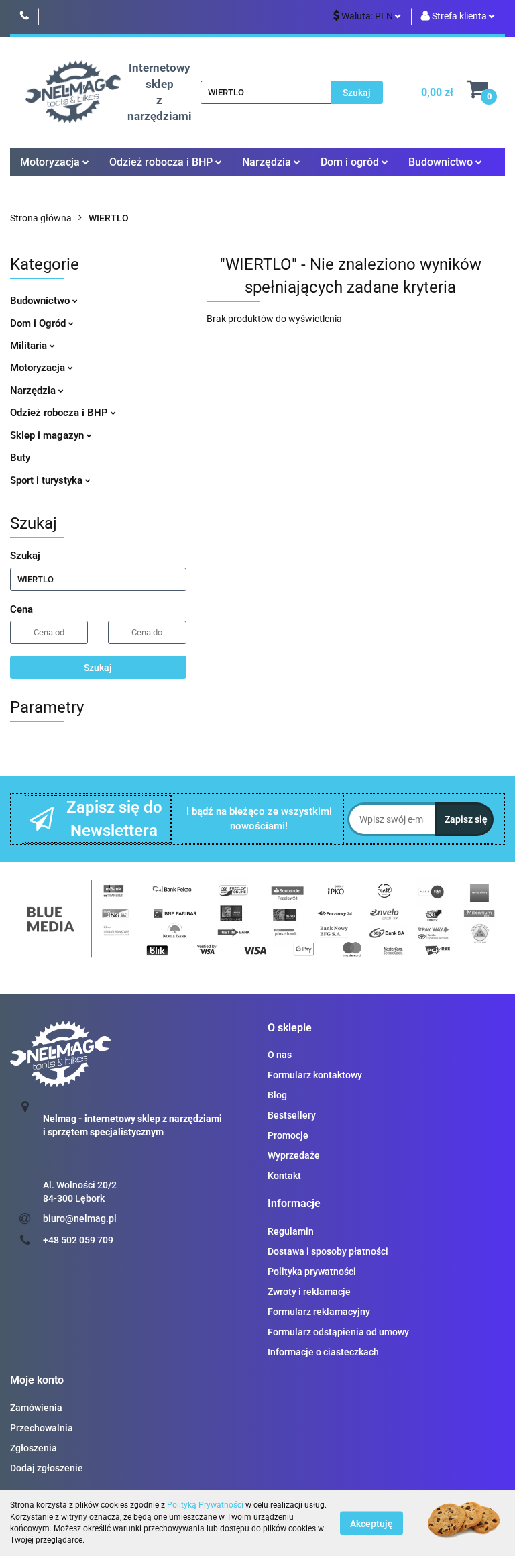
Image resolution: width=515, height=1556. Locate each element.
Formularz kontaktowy (315, 1075)
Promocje (288, 1135)
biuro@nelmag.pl (80, 1218)
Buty (20, 458)
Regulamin (291, 1231)
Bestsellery (292, 1115)
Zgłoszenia (33, 1448)
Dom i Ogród (39, 323)
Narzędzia (34, 390)
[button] (290, 1028)
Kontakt (284, 1175)
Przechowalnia (41, 1427)
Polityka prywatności (312, 1271)
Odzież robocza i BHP (60, 413)
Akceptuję (371, 1523)
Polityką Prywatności (205, 1505)
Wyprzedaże (294, 1155)
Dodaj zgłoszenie (46, 1468)
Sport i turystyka (47, 480)
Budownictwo (41, 301)
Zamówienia (36, 1407)
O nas (280, 1054)
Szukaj (98, 667)
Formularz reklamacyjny (319, 1311)
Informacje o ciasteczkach (323, 1352)
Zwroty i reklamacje (309, 1291)
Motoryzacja (39, 368)
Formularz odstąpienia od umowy (338, 1332)
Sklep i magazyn (48, 435)
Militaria (30, 346)
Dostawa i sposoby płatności (328, 1251)
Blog (277, 1095)
